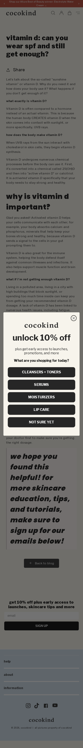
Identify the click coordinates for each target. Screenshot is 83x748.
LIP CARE (41, 410)
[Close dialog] (73, 318)
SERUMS (41, 385)
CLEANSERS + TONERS (41, 372)
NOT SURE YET (41, 422)
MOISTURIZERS (41, 397)
